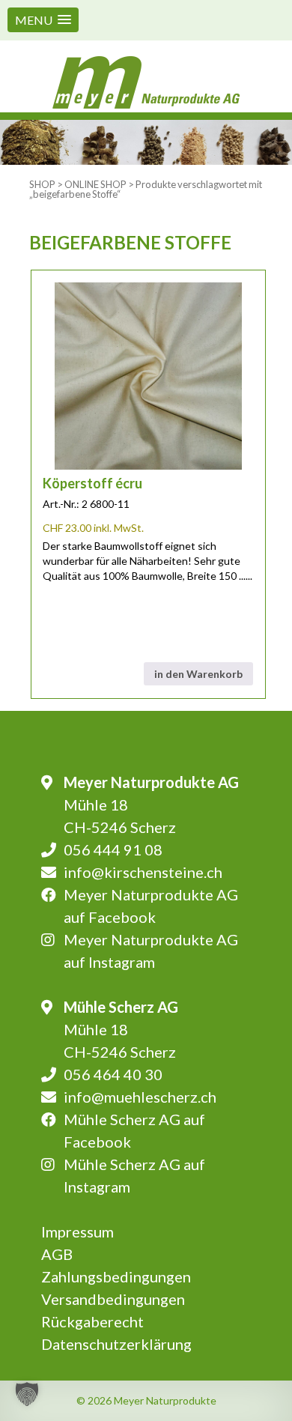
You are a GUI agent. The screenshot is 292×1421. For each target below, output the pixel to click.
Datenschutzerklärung (116, 1344)
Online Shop (95, 184)
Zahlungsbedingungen (116, 1276)
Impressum (77, 1231)
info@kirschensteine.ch (143, 872)
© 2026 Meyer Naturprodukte (146, 1400)
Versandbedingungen (113, 1299)
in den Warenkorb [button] (198, 673)
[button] (43, 19)
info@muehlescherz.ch (140, 1097)
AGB (57, 1254)
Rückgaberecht (92, 1321)
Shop (42, 184)
